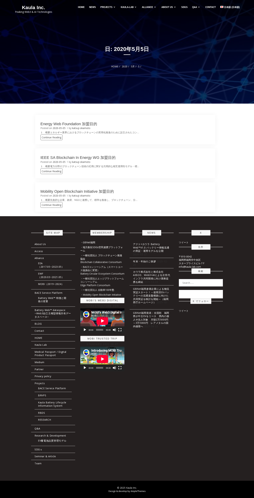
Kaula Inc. (33, 7)
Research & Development (50, 435)
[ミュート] (114, 330)
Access (39, 251)
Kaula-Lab (127, 7)
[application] (102, 320)
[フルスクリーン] (120, 330)
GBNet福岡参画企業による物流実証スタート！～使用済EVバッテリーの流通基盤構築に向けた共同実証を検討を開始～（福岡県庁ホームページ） (151, 295)
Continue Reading (51, 137)
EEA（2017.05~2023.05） (51, 265)
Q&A (194, 7)
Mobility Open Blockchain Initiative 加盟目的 (77, 191)
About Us (167, 7)
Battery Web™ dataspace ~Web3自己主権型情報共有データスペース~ (53, 313)
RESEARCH (44, 419)
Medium (39, 362)
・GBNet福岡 (87, 242)
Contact (210, 7)
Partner (39, 369)
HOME (81, 7)
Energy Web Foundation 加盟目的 (68, 124)
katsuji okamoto (81, 128)
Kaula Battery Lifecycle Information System (52, 404)
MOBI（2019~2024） (51, 284)
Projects (106, 7)
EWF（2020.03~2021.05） (51, 275)
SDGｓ (39, 449)
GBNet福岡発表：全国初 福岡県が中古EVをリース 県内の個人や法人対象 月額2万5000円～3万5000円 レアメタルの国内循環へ (151, 319)
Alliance (147, 7)
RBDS (41, 412)
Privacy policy (43, 376)
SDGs (184, 7)
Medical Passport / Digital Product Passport (50, 353)
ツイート (184, 242)
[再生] (85, 330)
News (92, 7)
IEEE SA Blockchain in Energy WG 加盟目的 (78, 157)
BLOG (38, 323)
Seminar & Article (45, 456)
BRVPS (42, 395)
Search (201, 294)
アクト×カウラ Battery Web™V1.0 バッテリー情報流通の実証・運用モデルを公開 (151, 247)
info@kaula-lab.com (190, 266)
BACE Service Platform (49, 292)
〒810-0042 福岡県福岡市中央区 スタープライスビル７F (191, 260)
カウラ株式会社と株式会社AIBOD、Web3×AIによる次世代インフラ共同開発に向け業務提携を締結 (151, 277)
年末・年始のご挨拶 (144, 261)
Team (38, 463)
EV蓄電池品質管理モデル (52, 440)
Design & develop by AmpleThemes (127, 491)
